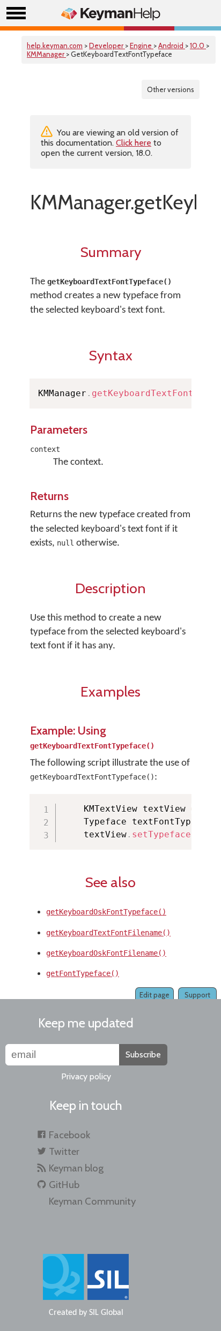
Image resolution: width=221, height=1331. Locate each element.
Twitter (64, 1151)
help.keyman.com (55, 45)
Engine (141, 45)
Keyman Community (92, 1201)
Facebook (69, 1135)
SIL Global (106, 1313)
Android (171, 45)
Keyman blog (76, 1168)
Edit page (154, 994)
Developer (107, 45)
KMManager (46, 54)
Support (197, 994)
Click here (133, 143)
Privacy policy (86, 1076)
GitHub (64, 1184)
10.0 (198, 45)
